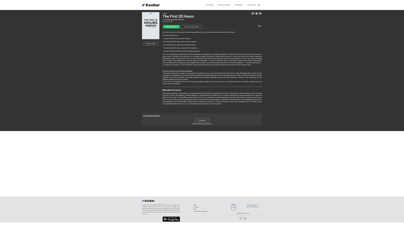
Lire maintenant (171, 27)
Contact (196, 207)
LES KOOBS (209, 5)
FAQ (194, 209)
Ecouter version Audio (191, 27)
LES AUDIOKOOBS (224, 5)
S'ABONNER (238, 5)
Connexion (251, 5)
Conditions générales (200, 211)
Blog (194, 205)
